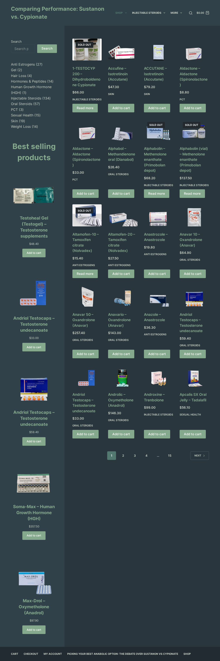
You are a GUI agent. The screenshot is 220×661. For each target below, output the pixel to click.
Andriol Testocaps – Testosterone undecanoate (34, 324)
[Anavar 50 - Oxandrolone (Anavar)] (87, 295)
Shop (119, 12)
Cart (14, 653)
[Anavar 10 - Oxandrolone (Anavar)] (194, 215)
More (174, 12)
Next (197, 455)
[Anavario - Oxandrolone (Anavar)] (122, 295)
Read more (85, 108)
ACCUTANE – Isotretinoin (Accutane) (155, 73)
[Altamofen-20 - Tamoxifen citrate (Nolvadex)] (122, 215)
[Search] (190, 13)
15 (169, 455)
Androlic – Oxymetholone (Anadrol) (120, 400)
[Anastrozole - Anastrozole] (158, 215)
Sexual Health (190, 414)
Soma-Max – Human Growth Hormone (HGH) (34, 512)
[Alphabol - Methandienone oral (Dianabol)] (122, 130)
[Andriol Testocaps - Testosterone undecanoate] (194, 295)
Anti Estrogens (83, 265)
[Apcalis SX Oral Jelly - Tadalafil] (194, 376)
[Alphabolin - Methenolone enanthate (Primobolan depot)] (158, 130)
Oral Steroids (118, 174)
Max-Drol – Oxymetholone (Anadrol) (34, 606)
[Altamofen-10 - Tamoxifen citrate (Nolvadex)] (87, 215)
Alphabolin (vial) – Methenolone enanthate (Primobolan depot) (194, 159)
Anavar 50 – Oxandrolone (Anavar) (83, 320)
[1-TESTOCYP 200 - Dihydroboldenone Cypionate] (87, 49)
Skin (111, 94)
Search (16, 41)
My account (53, 653)
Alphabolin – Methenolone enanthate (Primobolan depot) (155, 159)
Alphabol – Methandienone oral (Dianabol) (121, 154)
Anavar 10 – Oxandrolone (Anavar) (191, 239)
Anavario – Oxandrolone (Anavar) (119, 320)
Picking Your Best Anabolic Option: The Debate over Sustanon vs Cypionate (122, 653)
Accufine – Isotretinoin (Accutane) (118, 73)
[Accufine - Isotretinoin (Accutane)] (122, 49)
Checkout (31, 653)
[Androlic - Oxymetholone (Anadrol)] (122, 376)
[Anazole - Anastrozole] (158, 295)
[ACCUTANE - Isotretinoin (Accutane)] (158, 49)
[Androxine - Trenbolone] (158, 376)
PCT (182, 99)
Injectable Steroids (146, 12)
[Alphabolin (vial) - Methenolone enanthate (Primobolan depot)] (194, 130)
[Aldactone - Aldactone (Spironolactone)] (194, 49)
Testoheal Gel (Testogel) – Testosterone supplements (34, 227)
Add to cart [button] (121, 108)
